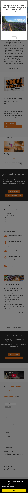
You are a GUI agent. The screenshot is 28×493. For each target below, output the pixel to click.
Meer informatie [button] (11, 486)
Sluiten (14, 37)
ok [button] (14, 490)
